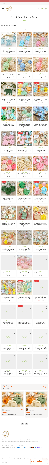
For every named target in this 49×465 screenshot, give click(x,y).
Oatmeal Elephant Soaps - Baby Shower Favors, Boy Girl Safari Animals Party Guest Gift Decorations (8, 274)
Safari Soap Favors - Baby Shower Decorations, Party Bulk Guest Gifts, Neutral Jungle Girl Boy (8, 349)
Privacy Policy (26, 458)
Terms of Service (14, 458)
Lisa (32, 408)
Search (3, 458)
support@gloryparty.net (8, 447)
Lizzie (8, 408)
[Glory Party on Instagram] (8, 462)
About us (7, 458)
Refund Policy (20, 458)
